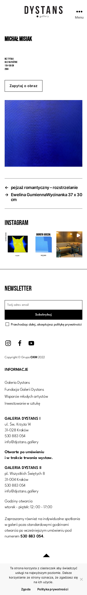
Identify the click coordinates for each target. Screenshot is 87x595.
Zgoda (25, 589)
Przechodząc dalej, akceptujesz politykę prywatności (46, 324)
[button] (18, 244)
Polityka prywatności (52, 589)
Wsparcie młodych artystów (26, 397)
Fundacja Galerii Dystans (24, 390)
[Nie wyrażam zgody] (81, 579)
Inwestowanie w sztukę (22, 404)
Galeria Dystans (17, 383)
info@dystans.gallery (22, 442)
